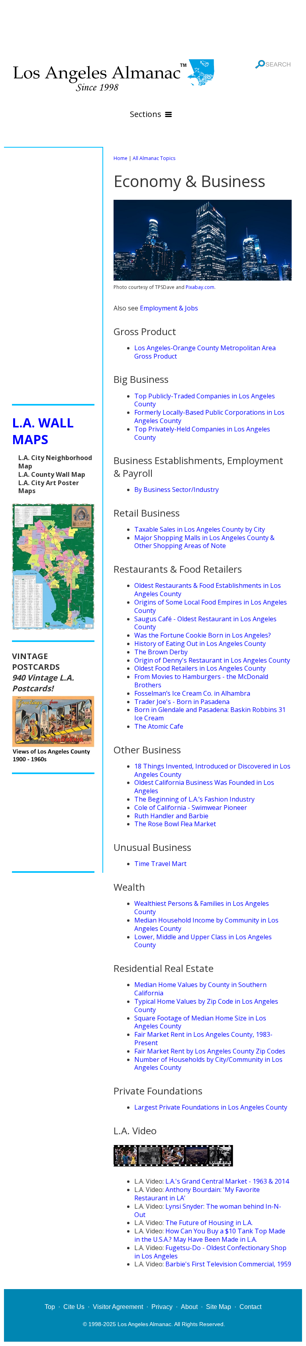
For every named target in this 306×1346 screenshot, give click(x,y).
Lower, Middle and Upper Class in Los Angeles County (203, 941)
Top (50, 1306)
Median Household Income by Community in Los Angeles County (206, 924)
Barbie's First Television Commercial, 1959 (228, 1264)
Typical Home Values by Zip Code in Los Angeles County (206, 1005)
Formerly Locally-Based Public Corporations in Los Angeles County (209, 416)
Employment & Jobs (169, 308)
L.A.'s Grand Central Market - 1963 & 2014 (227, 1181)
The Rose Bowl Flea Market (175, 823)
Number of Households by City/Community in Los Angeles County (208, 1063)
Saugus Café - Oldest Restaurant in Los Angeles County (205, 623)
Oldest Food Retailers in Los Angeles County (200, 668)
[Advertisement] (153, 28)
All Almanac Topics (154, 158)
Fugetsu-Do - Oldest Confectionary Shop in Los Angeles (210, 1251)
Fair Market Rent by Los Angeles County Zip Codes (209, 1051)
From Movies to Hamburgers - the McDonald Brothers (201, 680)
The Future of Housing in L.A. (209, 1222)
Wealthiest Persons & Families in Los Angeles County (201, 907)
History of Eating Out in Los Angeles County (200, 643)
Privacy (162, 1306)
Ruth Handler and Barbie (171, 816)
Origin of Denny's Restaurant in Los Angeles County (212, 660)
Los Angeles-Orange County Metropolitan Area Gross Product (205, 352)
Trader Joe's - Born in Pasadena (182, 701)
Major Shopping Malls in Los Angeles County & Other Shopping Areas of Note (204, 541)
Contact (250, 1306)
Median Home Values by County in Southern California (200, 988)
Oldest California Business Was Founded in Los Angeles (204, 786)
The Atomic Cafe (158, 726)
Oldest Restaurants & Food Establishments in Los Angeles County (207, 589)
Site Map (218, 1306)
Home (121, 158)
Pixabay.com (200, 287)
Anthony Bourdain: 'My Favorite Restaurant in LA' (197, 1193)
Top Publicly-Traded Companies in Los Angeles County (204, 400)
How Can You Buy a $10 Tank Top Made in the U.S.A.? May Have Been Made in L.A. (209, 1235)
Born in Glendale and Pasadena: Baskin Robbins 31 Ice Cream (210, 713)
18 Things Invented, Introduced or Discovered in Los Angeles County (212, 770)
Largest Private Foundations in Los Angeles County (210, 1107)
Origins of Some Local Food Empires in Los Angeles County (210, 606)
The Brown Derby (161, 652)
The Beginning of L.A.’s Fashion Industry (194, 799)
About (189, 1306)
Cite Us (73, 1306)
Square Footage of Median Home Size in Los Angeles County (200, 1022)
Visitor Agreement (118, 1306)
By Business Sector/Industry (176, 489)
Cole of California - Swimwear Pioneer (190, 807)
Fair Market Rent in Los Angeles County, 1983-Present (203, 1038)
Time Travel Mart (160, 863)
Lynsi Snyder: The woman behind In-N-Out (207, 1210)
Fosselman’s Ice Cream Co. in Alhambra (192, 693)
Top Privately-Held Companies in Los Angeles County (202, 433)
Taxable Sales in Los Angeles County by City (199, 529)
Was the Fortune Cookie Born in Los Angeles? (202, 635)
